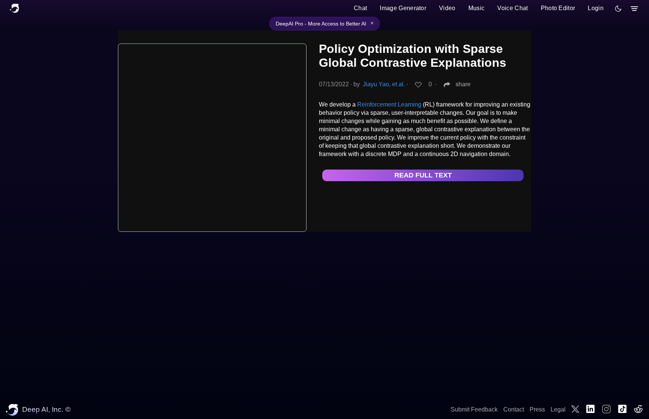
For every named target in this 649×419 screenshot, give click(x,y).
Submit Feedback (474, 409)
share (463, 84)
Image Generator (403, 8)
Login (596, 8)
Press (537, 409)
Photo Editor (558, 8)
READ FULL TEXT (423, 175)
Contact (513, 409)
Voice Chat (512, 8)
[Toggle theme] (618, 9)
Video (447, 8)
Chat (360, 8)
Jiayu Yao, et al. (384, 84)
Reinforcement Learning (389, 104)
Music (476, 8)
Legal (558, 409)
